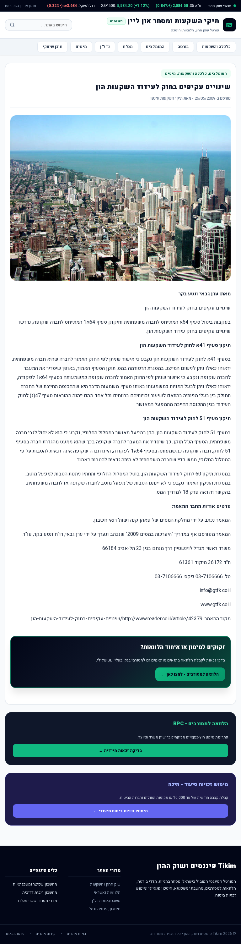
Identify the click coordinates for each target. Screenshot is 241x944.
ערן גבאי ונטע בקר (198, 294)
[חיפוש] (12, 24)
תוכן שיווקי (52, 47)
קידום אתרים (46, 933)
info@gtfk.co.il (215, 590)
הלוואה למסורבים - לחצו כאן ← (190, 674)
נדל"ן (105, 47)
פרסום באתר (14, 933)
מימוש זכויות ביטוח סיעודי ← (121, 811)
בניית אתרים (76, 933)
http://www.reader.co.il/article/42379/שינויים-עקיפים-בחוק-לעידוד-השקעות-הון (116, 619)
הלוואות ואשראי (107, 892)
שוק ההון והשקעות (105, 884)
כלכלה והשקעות (216, 47)
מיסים (81, 47)
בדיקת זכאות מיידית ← (120, 751)
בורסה (183, 47)
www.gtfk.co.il (216, 604)
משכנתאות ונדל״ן (106, 900)
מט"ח (128, 47)
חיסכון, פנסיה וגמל (104, 909)
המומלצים (155, 47)
